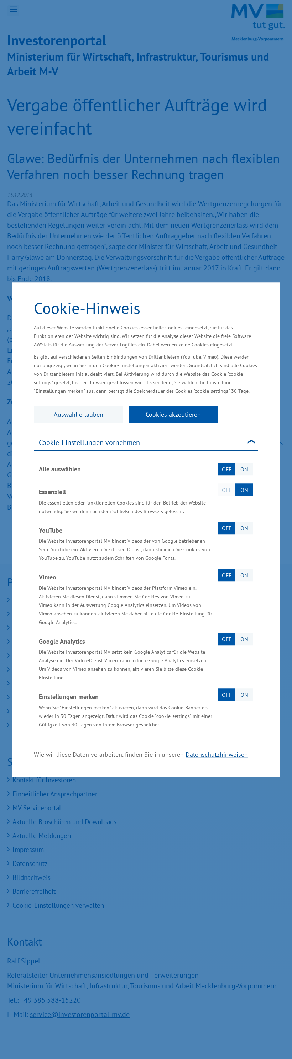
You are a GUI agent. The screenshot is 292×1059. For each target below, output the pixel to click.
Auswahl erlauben (78, 414)
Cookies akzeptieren (173, 414)
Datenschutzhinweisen (217, 754)
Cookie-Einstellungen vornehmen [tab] (89, 442)
